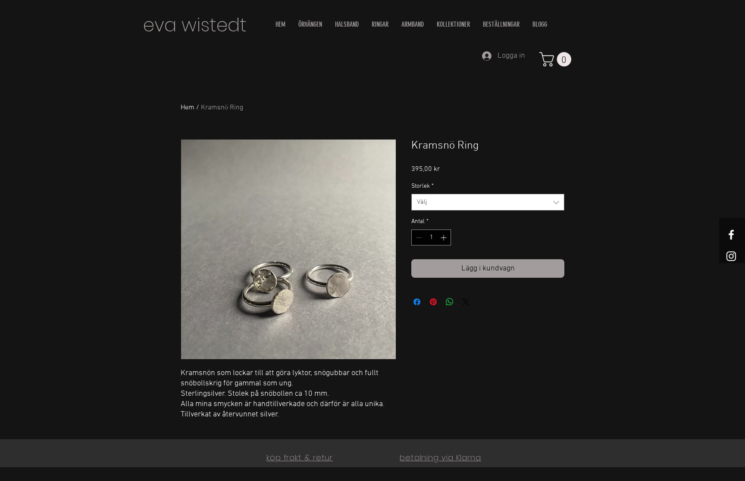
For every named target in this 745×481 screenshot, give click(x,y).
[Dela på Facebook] (417, 302)
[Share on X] (466, 302)
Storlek (422, 186)
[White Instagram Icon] (731, 256)
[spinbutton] (431, 237)
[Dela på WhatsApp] (449, 302)
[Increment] (444, 237)
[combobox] (487, 202)
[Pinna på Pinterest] (433, 302)
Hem (187, 107)
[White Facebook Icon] (731, 234)
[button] (557, 59)
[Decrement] (418, 237)
